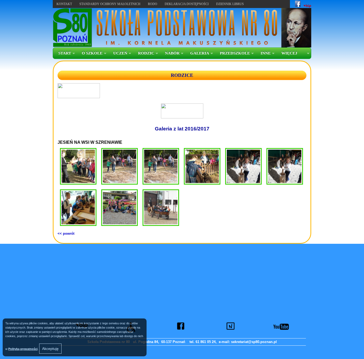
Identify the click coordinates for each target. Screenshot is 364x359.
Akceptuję (50, 348)
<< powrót (66, 234)
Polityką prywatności (23, 348)
